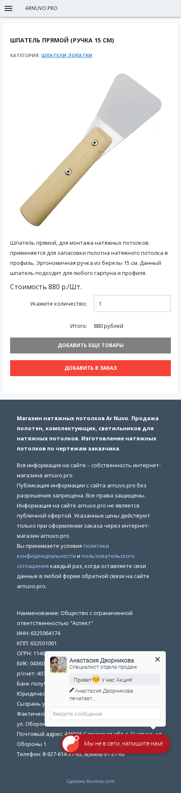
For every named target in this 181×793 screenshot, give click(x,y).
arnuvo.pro (41, 8)
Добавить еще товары (91, 345)
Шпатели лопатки (66, 55)
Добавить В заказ (90, 368)
